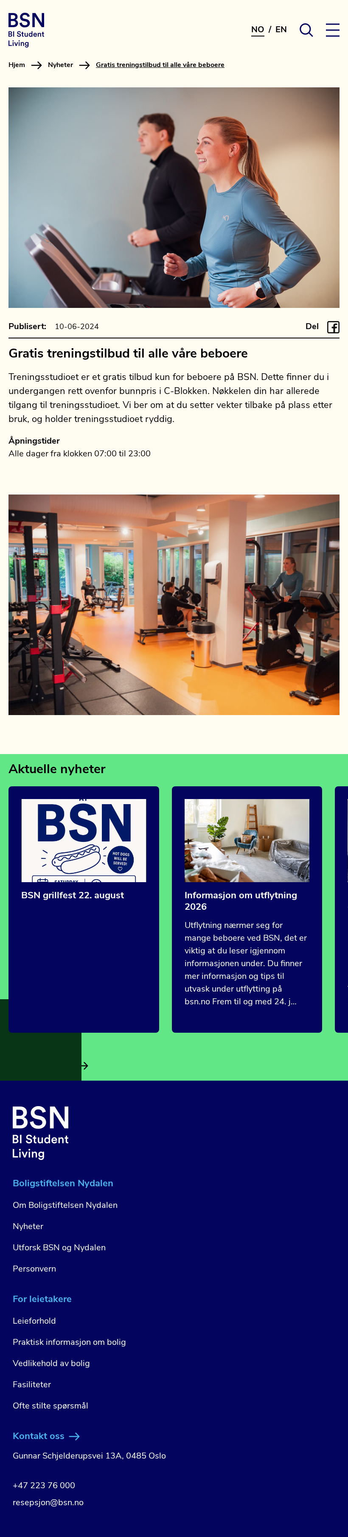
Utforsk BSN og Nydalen (59, 1248)
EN (281, 30)
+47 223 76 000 (44, 1486)
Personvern (34, 1269)
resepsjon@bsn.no (48, 1503)
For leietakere (42, 1300)
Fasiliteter (32, 1385)
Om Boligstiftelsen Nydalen (65, 1206)
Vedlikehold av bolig (51, 1364)
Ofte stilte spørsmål (50, 1406)
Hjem (16, 65)
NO (257, 30)
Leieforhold (34, 1321)
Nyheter (60, 65)
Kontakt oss (39, 1437)
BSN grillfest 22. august (72, 896)
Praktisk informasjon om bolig (69, 1343)
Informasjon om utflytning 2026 (241, 901)
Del (312, 327)
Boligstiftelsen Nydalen (63, 1184)
